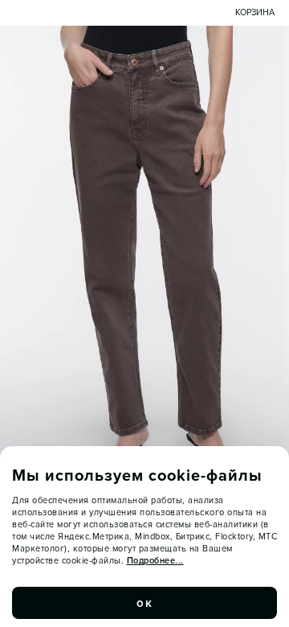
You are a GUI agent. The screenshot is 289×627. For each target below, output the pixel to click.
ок (144, 603)
